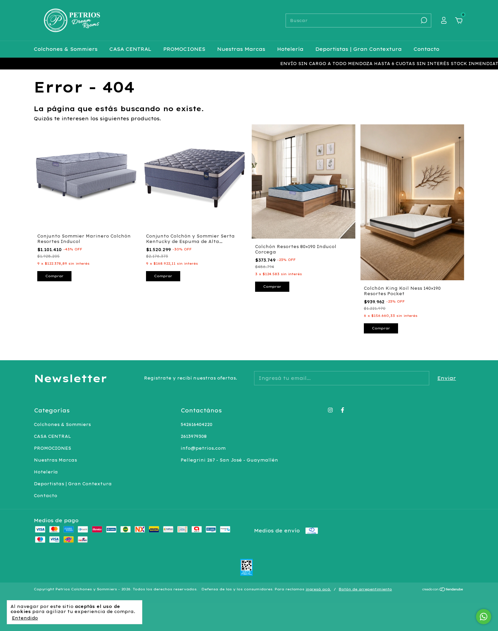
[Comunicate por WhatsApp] (483, 616)
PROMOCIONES (184, 49)
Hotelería (290, 49)
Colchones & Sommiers (66, 49)
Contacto (426, 49)
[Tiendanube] (443, 590)
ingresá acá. (318, 589)
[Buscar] (423, 20)
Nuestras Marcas (241, 49)
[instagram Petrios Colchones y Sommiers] (330, 410)
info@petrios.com (203, 448)
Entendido (25, 617)
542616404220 (196, 424)
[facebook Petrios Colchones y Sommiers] (342, 410)
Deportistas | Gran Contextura (358, 49)
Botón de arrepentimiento (365, 589)
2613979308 (194, 436)
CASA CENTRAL (130, 49)
